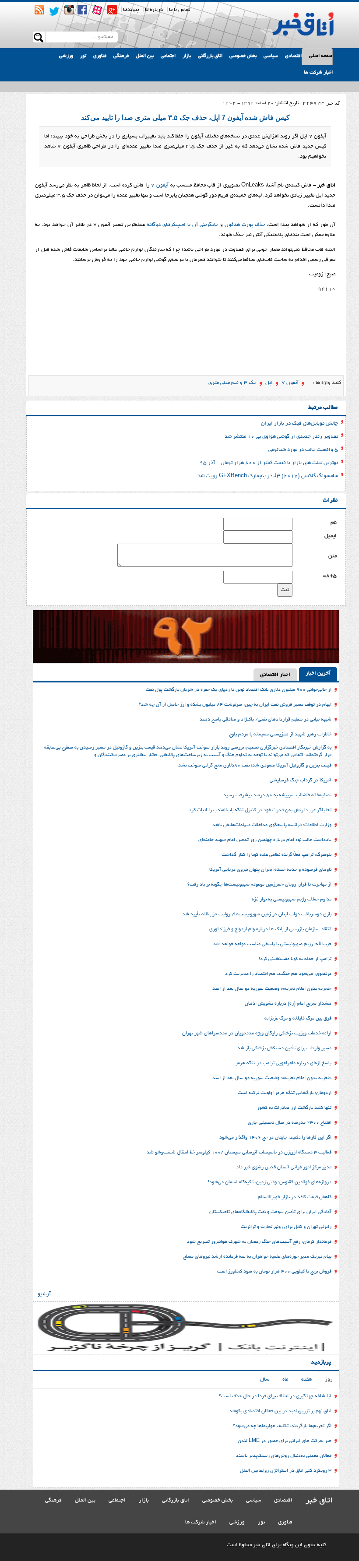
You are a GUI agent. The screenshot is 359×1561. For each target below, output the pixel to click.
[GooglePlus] (112, 9)
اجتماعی (168, 56)
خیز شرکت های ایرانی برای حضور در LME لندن (284, 1441)
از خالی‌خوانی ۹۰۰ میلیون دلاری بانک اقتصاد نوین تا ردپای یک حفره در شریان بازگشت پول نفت (238, 690)
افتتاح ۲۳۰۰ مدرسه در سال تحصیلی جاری (289, 1122)
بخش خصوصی (243, 56)
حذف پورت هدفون (245, 225)
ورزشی (66, 56)
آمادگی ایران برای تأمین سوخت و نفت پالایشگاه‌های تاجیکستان (270, 1212)
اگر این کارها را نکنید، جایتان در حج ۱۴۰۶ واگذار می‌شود (275, 1137)
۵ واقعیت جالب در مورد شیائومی (303, 450)
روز (329, 1379)
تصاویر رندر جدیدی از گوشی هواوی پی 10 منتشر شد (281, 436)
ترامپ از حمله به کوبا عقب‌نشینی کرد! (295, 959)
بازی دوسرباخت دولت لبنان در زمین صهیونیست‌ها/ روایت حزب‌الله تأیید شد (256, 914)
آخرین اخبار (318, 673)
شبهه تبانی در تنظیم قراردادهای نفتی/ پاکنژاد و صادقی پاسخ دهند (265, 719)
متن (332, 556)
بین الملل (145, 56)
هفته (306, 1379)
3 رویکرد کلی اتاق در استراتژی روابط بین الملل (285, 1470)
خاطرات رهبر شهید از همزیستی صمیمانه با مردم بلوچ (280, 734)
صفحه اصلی (320, 56)
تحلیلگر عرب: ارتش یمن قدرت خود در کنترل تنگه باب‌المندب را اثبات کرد (260, 810)
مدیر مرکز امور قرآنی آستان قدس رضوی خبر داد (283, 1167)
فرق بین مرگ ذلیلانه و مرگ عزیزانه (297, 1018)
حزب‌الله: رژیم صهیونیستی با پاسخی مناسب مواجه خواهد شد (272, 944)
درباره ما (154, 10)
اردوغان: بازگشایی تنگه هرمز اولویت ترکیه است (284, 1093)
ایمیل (330, 536)
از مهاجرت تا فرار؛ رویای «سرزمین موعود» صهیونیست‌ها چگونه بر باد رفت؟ (259, 884)
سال (264, 1379)
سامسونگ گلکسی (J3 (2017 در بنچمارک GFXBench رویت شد (267, 476)
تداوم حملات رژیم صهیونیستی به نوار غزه (291, 899)
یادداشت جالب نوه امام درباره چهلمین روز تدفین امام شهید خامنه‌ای (264, 840)
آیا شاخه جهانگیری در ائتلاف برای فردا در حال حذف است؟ (275, 1396)
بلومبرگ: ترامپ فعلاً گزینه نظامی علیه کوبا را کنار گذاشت (276, 855)
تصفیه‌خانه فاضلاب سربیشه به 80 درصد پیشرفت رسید (277, 795)
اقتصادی (293, 56)
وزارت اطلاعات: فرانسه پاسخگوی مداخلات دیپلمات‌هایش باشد (271, 825)
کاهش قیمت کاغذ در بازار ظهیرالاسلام (294, 1197)
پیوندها (131, 10)
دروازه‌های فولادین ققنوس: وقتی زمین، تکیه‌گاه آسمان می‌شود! (269, 1182)
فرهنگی (121, 56)
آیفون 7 (290, 383)
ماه (285, 1379)
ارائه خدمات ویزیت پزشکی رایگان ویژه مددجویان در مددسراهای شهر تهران (256, 1033)
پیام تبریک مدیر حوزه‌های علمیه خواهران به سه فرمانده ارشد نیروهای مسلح (257, 1256)
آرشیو (44, 1294)
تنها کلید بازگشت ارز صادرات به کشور (294, 1108)
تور (83, 56)
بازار (187, 56)
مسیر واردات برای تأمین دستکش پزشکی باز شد (284, 1048)
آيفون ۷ (160, 185)
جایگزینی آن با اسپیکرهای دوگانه (182, 225)
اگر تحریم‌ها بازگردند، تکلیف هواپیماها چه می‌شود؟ (282, 1426)
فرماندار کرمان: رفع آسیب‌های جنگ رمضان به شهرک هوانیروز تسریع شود (259, 1242)
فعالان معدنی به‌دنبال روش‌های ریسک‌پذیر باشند (283, 1456)
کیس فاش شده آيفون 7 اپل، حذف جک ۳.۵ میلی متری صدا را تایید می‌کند (185, 117)
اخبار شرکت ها (318, 72)
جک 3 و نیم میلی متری (232, 383)
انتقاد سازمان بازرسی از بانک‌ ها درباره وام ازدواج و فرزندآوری (270, 929)
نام (334, 523)
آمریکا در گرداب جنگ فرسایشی (300, 780)
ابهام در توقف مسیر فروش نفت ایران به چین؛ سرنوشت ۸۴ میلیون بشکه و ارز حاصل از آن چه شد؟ (235, 704)
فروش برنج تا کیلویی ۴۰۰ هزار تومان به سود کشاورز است (274, 1271)
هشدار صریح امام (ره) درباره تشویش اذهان (288, 1003)
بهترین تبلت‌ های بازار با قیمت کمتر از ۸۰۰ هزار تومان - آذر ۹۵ (269, 463)
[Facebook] (82, 9)
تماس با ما (179, 10)
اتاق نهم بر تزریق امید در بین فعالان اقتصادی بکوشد (280, 1411)
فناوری (99, 56)
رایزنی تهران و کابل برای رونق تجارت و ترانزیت (286, 1227)
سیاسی (271, 56)
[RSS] (39, 9)
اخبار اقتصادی (275, 675)
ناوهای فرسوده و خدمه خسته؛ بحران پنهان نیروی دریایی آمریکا (270, 869)
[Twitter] (54, 11)
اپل (269, 383)
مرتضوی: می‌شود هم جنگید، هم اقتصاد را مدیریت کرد (278, 974)
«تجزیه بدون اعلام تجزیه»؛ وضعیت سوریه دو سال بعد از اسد (271, 988)
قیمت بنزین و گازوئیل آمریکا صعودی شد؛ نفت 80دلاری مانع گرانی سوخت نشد (254, 765)
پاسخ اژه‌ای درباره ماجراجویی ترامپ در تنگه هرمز (283, 1063)
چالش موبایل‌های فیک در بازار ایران (299, 423)
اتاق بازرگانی (210, 56)
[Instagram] (69, 9)
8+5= (330, 576)
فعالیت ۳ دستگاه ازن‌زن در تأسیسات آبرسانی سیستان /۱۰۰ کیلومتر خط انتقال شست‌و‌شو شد (239, 1152)
